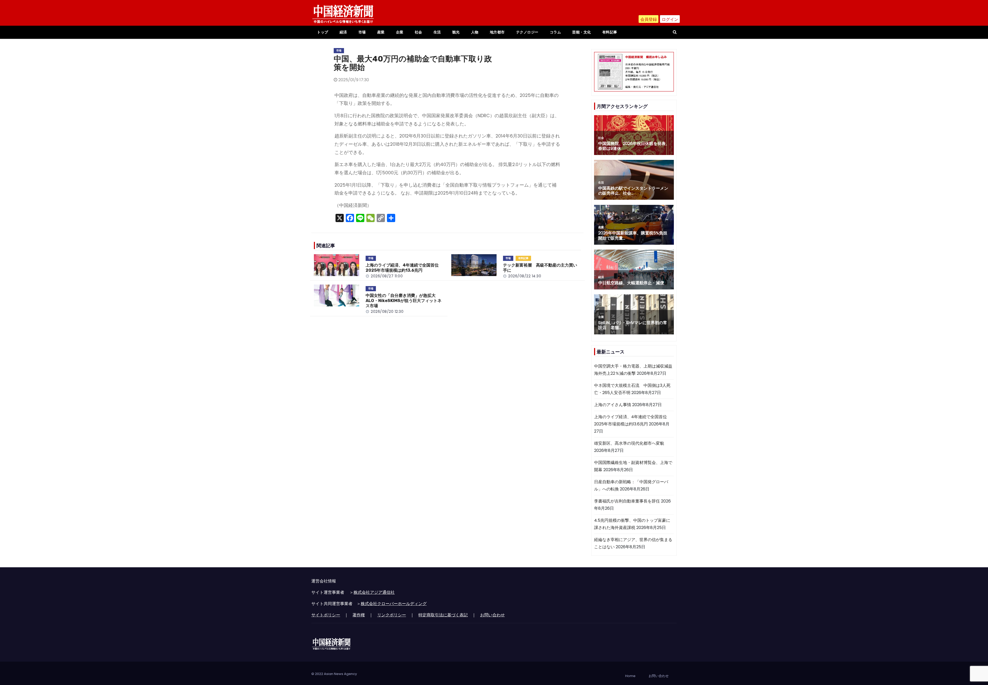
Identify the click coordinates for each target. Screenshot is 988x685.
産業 (381, 32)
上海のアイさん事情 (612, 405)
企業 (399, 32)
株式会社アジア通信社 (374, 592)
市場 (362, 32)
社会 (418, 32)
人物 (475, 32)
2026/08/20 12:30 (387, 311)
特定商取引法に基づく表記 (443, 615)
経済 (343, 32)
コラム (555, 32)
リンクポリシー (391, 615)
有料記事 (609, 32)
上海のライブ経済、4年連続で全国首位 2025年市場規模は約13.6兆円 (404, 268)
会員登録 (648, 19)
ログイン (670, 19)
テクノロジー (527, 32)
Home (630, 675)
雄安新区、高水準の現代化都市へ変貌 (629, 443)
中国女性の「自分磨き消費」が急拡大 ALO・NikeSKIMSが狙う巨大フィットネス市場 (404, 300)
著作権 (358, 615)
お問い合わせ (492, 615)
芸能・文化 (581, 32)
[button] (675, 32)
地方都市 (497, 32)
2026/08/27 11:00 (387, 276)
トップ (322, 32)
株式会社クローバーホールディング (394, 604)
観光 (456, 32)
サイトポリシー (325, 615)
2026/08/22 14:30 (524, 276)
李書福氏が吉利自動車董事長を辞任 (627, 501)
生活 (437, 32)
